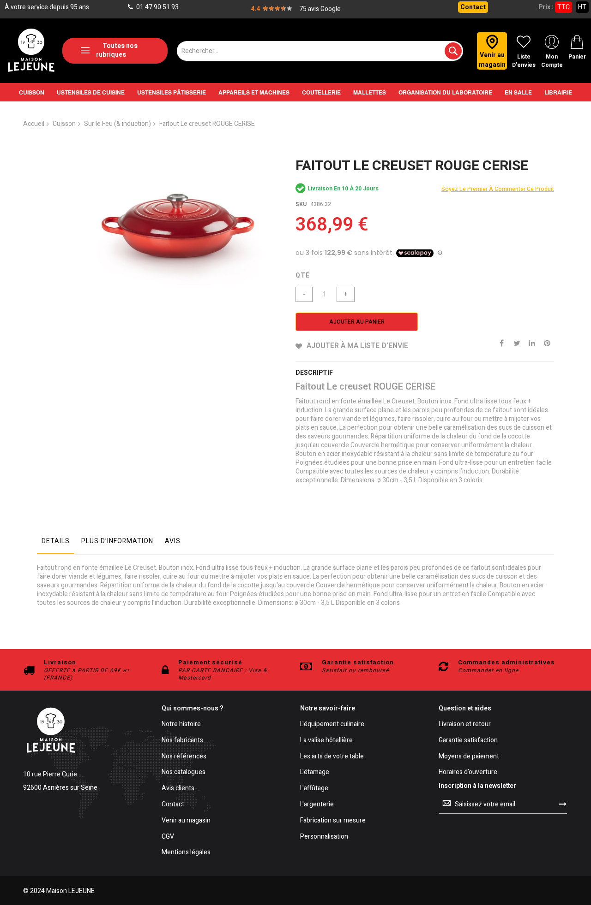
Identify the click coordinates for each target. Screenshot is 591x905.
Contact (473, 7)
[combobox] (320, 51)
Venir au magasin (186, 820)
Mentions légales (186, 852)
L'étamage (314, 772)
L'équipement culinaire (332, 724)
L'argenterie (317, 804)
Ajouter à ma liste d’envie (357, 345)
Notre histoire (181, 724)
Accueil (33, 124)
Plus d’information (117, 541)
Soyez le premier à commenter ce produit (497, 189)
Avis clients (178, 788)
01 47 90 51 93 (157, 7)
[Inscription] (563, 804)
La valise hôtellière (326, 740)
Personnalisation (324, 837)
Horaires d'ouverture (468, 772)
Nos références (184, 756)
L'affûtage (314, 788)
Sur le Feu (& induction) (117, 124)
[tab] (55, 543)
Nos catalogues (183, 772)
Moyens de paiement (469, 756)
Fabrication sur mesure (333, 820)
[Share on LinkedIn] (532, 342)
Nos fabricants (182, 740)
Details (56, 541)
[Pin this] (547, 342)
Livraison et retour (465, 724)
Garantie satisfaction (468, 740)
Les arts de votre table (332, 756)
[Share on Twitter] (516, 342)
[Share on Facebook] (501, 342)
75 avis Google (320, 9)
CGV (168, 837)
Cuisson (64, 124)
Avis (173, 541)
